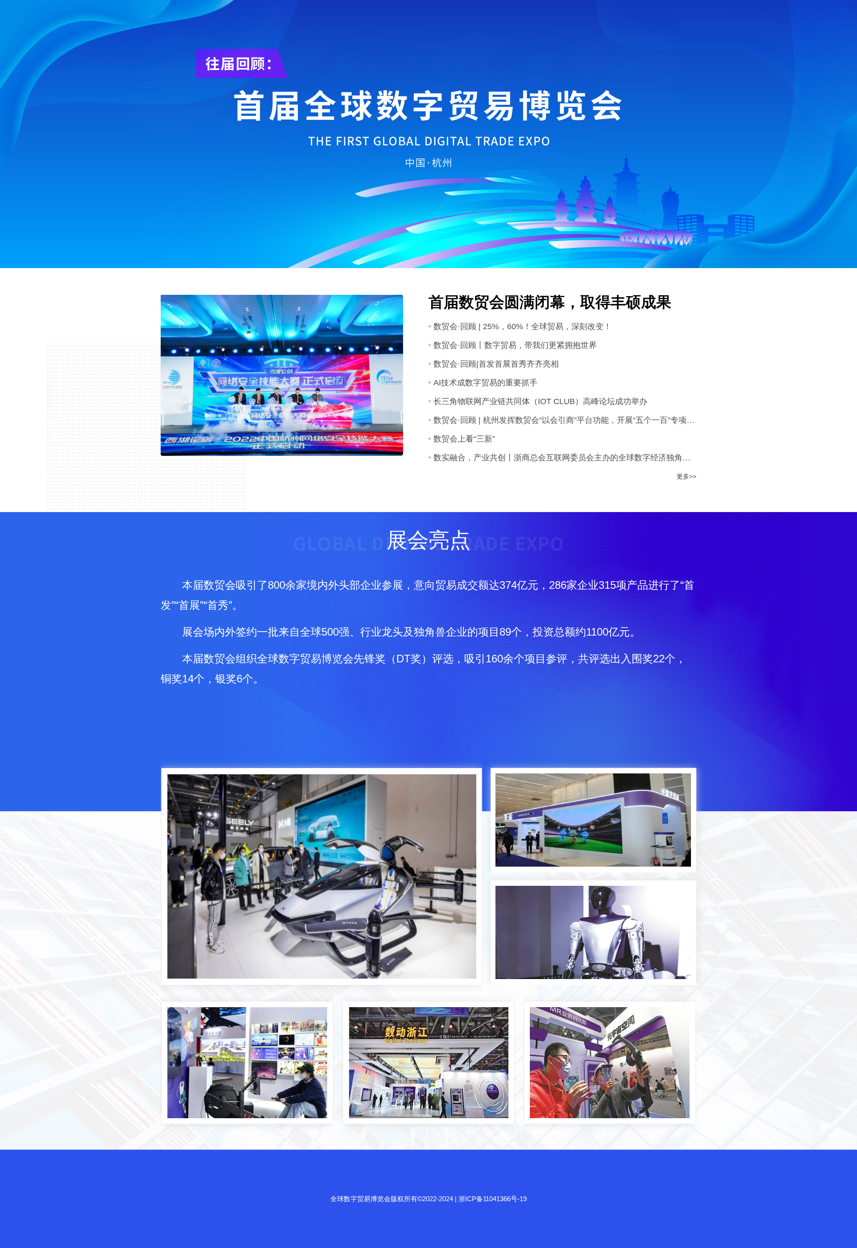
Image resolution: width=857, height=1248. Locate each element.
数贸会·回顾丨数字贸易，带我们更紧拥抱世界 (515, 345)
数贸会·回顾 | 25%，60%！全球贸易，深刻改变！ (522, 326)
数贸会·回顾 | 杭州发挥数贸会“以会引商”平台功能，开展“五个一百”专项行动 (564, 420)
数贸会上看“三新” (464, 438)
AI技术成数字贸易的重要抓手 (485, 382)
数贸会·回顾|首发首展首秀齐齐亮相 (496, 364)
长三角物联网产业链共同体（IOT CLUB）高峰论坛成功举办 (540, 401)
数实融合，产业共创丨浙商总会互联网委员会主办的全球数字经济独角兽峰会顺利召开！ (564, 457)
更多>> (686, 476)
